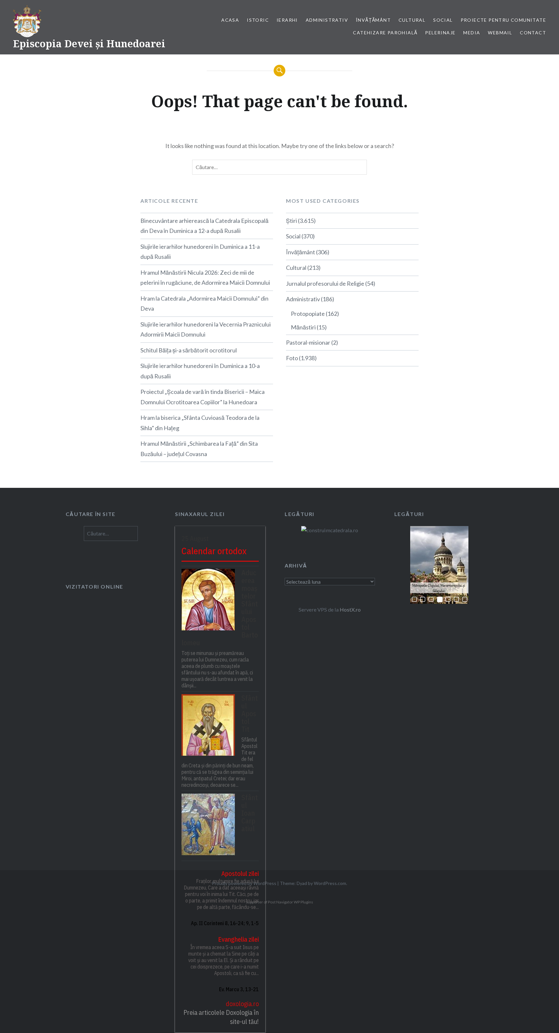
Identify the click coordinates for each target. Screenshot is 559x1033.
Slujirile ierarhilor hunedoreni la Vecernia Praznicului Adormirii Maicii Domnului (205, 329)
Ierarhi (287, 20)
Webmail (500, 32)
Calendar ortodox (214, 551)
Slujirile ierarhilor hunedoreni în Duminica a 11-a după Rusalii (200, 251)
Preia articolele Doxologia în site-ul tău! (221, 1017)
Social (443, 20)
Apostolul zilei (240, 873)
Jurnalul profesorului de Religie (325, 283)
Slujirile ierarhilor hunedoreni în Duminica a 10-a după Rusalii (200, 371)
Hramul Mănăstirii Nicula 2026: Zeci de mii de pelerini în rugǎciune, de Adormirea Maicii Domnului (205, 277)
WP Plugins (303, 902)
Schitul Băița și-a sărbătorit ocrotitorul (188, 350)
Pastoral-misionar (308, 342)
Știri (291, 220)
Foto (292, 358)
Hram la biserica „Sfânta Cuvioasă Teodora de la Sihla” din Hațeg (199, 422)
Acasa (230, 20)
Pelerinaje (440, 32)
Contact (533, 32)
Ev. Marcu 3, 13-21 (239, 989)
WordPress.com (330, 883)
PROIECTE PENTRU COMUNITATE (503, 20)
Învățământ (373, 20)
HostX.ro (350, 609)
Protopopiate (308, 313)
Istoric (258, 20)
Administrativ (327, 20)
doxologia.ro (242, 1003)
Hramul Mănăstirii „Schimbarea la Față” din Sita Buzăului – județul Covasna (199, 448)
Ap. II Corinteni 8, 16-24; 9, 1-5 (225, 923)
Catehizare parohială (385, 32)
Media (471, 32)
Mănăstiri (303, 327)
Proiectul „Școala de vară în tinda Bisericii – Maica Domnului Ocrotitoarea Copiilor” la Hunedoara (202, 397)
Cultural (412, 20)
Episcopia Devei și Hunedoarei (89, 43)
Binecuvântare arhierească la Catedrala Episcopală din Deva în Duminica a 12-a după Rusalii (204, 226)
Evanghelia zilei (238, 939)
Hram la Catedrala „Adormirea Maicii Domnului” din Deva (204, 303)
